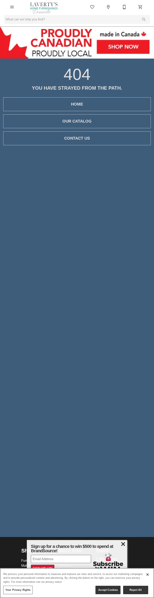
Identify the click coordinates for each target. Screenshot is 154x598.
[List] (92, 7)
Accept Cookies (108, 589)
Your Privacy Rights (17, 589)
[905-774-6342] (124, 7)
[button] (12, 7)
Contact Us (77, 138)
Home (77, 104)
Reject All (136, 589)
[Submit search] (144, 19)
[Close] (147, 574)
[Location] (108, 7)
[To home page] (44, 7)
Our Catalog (77, 121)
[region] (77, 583)
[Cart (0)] (140, 7)
